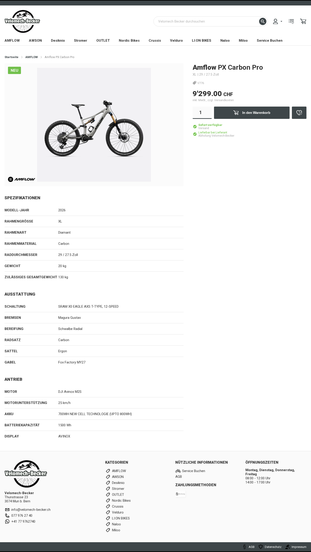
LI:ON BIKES (201, 40)
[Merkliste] (291, 21)
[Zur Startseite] (22, 21)
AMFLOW (12, 40)
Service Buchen (270, 40)
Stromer (80, 40)
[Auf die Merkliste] (299, 113)
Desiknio (58, 40)
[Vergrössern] (172, 74)
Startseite (11, 57)
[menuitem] (277, 21)
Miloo (243, 40)
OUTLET (103, 40)
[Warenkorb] (303, 21)
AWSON (35, 40)
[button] (262, 21)
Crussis (155, 40)
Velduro (176, 40)
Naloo (225, 40)
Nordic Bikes (129, 40)
